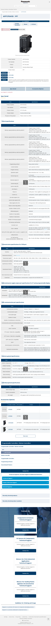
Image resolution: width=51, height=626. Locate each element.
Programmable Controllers (7, 458)
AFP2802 (10, 416)
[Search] (36, 6)
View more (25, 436)
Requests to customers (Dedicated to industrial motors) (14, 609)
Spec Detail (13, 89)
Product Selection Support (10, 482)
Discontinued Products (6, 464)
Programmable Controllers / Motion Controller (10, 11)
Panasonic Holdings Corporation (26, 618)
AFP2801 (10, 409)
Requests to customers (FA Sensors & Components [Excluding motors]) (18, 607)
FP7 (3, 449)
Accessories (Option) (37, 89)
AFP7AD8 (10, 429)
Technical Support (7, 478)
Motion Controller (5, 455)
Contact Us (25, 530)
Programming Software (7, 461)
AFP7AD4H (10, 422)
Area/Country (26, 620)
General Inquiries (7, 487)
